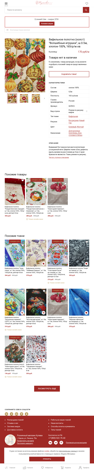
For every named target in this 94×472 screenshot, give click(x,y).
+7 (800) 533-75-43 (56, 438)
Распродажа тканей (15, 420)
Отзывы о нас (12, 423)
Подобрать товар (69, 74)
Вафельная (73, 116)
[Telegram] (11, 414)
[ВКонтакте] (6, 414)
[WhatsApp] (16, 414)
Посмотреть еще (47, 389)
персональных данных (68, 451)
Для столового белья (75, 134)
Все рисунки (73, 120)
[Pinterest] (21, 414)
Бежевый (72, 127)
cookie (46, 451)
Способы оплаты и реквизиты (63, 426)
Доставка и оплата (15, 430)
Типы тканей (56, 430)
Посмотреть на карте (25, 441)
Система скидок (13, 426)
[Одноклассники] (26, 414)
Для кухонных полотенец (74, 132)
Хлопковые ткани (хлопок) (20, 30)
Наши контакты (57, 423)
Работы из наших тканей (61, 420)
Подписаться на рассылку (76, 443)
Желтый (80, 127)
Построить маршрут (25, 443)
